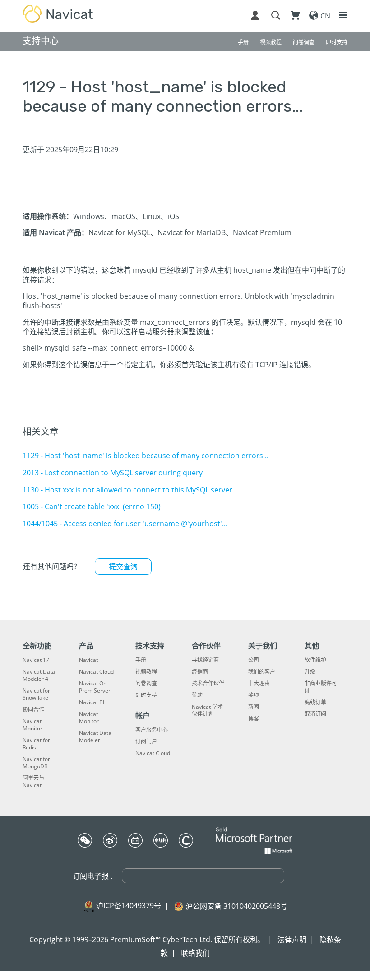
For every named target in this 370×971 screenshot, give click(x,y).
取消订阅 (315, 714)
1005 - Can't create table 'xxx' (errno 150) (92, 506)
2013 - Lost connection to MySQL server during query (113, 473)
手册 (140, 660)
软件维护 (315, 660)
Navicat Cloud (96, 671)
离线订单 (315, 702)
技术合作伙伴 (208, 683)
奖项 (253, 695)
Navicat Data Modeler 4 (39, 675)
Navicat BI (91, 702)
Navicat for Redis (36, 744)
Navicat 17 (36, 660)
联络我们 (195, 953)
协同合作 (33, 709)
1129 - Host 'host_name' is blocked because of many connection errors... (145, 455)
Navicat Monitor (32, 725)
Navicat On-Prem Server (95, 687)
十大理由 (259, 683)
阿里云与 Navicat (33, 782)
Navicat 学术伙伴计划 (207, 710)
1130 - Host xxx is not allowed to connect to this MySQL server (127, 490)
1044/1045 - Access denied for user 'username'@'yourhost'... (125, 524)
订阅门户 (146, 741)
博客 (253, 718)
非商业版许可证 (321, 687)
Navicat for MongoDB (36, 763)
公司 (253, 660)
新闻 (253, 707)
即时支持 (146, 695)
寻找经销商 (205, 660)
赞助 (197, 695)
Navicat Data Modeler (95, 736)
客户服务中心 (151, 730)
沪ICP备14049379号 (128, 906)
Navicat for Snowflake (36, 694)
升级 (310, 671)
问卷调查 (146, 683)
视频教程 (146, 671)
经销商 (200, 671)
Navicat (88, 660)
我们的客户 (261, 671)
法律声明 (292, 939)
